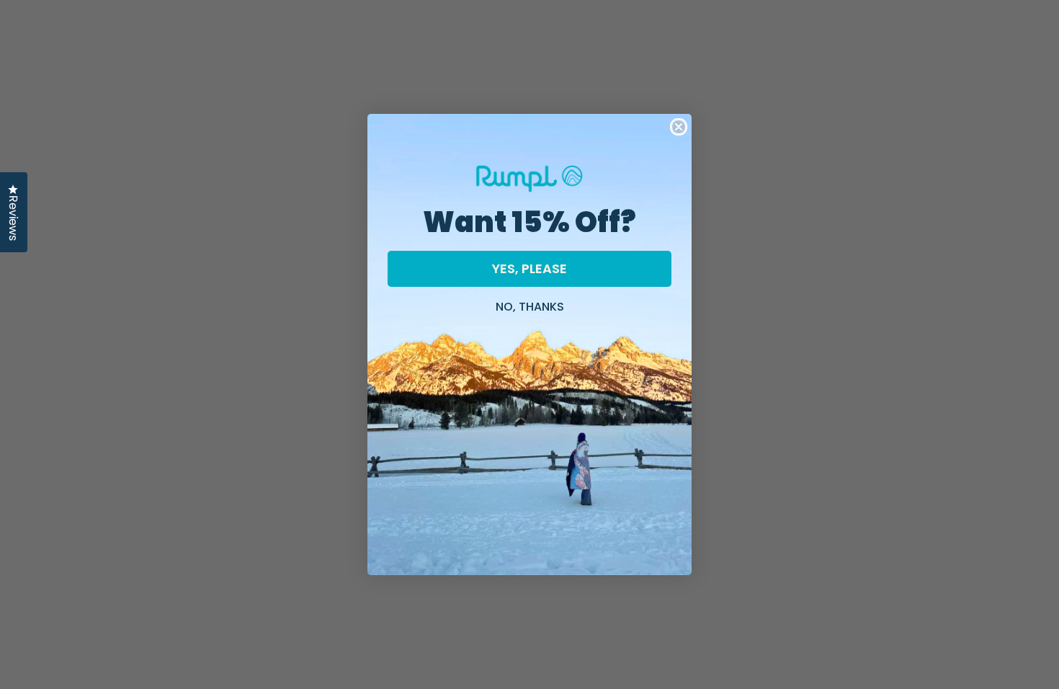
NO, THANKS (530, 304)
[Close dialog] (678, 127)
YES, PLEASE (529, 268)
